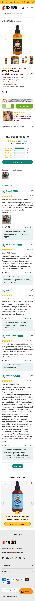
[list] (17, 39)
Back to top (17, 534)
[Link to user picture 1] (6, 219)
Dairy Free (10, 20)
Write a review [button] (17, 162)
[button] (27, 7)
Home (3, 20)
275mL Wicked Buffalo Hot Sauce (11, 21)
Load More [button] (17, 466)
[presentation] (3, 503)
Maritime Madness (12, 596)
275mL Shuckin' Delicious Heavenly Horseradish (17, 518)
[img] (7, 196)
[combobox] (17, 13)
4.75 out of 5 (22, 141)
